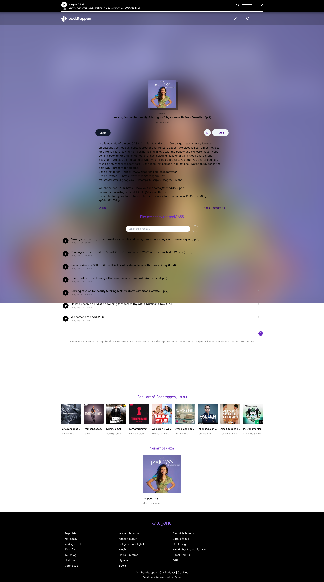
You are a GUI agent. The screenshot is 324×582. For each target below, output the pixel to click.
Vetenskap (71, 565)
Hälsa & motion (128, 555)
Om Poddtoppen (146, 572)
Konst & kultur (128, 538)
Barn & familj (181, 538)
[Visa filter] (195, 228)
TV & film (70, 549)
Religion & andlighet (131, 544)
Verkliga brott (73, 544)
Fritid (176, 560)
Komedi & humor (129, 533)
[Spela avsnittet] (66, 241)
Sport (122, 565)
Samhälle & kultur (184, 533)
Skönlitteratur (181, 555)
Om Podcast (167, 572)
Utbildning (179, 544)
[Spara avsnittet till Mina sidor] (207, 132)
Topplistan (71, 533)
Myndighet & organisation (189, 549)
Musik (122, 549)
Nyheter (124, 560)
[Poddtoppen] (76, 19)
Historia (70, 560)
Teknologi (71, 555)
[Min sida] (235, 18)
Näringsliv (71, 538)
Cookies (183, 572)
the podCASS (162, 122)
